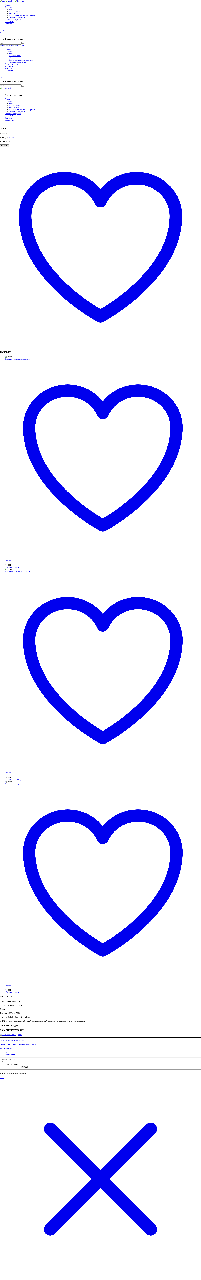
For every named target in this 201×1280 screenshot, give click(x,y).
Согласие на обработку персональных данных (18, 1044)
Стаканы (12, 138)
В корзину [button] (9, 359)
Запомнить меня (11, 1064)
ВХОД (2, 1078)
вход (6, 1052)
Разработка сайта (6, 1048)
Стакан (8, 560)
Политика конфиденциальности (12, 1040)
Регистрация (10, 1054)
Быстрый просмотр (22, 359)
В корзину (4, 146)
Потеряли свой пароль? (11, 1067)
